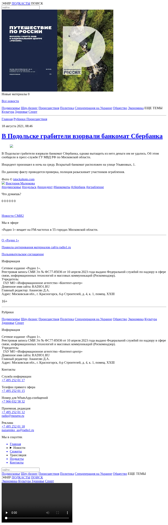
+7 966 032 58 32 (13, 401)
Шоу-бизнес (29, 108)
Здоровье (21, 111)
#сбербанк (78, 187)
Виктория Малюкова (20, 183)
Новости (19, 447)
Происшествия (49, 108)
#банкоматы (61, 187)
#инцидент (45, 187)
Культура (8, 111)
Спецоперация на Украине (93, 108)
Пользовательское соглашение (23, 254)
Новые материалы (16, 94)
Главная (7, 119)
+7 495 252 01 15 (13, 391)
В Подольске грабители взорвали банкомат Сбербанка (82, 136)
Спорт (32, 111)
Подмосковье (11, 108)
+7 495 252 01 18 (13, 426)
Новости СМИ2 (13, 215)
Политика (67, 108)
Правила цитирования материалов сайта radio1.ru (36, 247)
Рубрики (20, 119)
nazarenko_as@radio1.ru (18, 430)
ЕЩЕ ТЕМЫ (153, 108)
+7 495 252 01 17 (13, 380)
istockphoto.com (23, 179)
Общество (120, 108)
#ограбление (95, 187)
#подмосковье (11, 187)
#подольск (29, 187)
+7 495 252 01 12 (13, 412)
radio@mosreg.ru (13, 416)
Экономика (136, 108)
